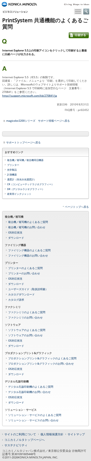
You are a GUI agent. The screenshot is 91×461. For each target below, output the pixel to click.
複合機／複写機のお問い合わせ (26, 227)
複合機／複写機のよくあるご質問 (28, 222)
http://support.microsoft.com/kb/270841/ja (29, 96)
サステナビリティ (15, 445)
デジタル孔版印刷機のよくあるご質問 (30, 387)
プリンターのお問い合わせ (24, 273)
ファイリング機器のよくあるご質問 (29, 250)
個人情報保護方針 (51, 434)
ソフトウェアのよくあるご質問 (26, 330)
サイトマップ (76, 434)
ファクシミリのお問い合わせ (25, 317)
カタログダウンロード (21, 294)
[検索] (86, 11)
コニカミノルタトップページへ (24, 440)
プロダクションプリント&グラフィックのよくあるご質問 (42, 358)
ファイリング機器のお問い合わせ (28, 255)
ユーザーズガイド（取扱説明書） (28, 289)
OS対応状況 (15, 232)
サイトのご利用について (20, 434)
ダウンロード (16, 238)
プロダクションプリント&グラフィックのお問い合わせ (41, 363)
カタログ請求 (16, 300)
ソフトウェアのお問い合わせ (25, 335)
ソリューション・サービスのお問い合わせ (33, 420)
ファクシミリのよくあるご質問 (26, 312)
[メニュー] (78, 11)
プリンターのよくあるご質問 (25, 268)
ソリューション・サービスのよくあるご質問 (34, 415)
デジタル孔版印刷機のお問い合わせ (29, 392)
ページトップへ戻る (77, 207)
